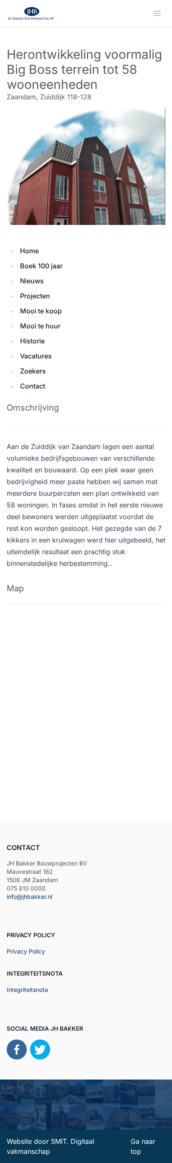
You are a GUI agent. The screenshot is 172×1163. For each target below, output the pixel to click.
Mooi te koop (41, 311)
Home (29, 251)
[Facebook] (17, 1049)
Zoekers (33, 371)
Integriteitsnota (27, 989)
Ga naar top (143, 1146)
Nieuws (32, 281)
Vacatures (36, 356)
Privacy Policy (26, 951)
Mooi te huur (40, 326)
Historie (32, 341)
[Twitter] (40, 1049)
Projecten (35, 296)
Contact (32, 386)
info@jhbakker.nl (29, 896)
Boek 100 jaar (41, 266)
